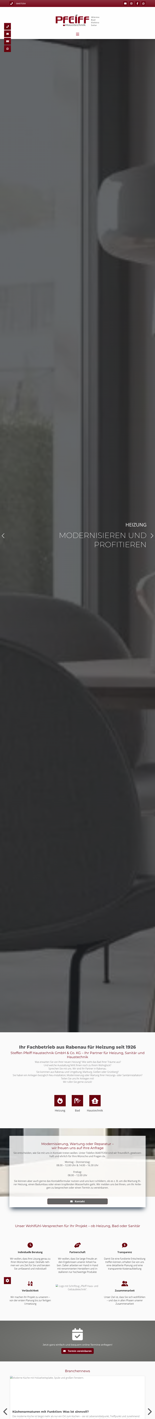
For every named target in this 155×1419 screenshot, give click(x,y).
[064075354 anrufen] (11, 3)
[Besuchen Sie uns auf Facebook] (137, 3)
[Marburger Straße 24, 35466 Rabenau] (7, 41)
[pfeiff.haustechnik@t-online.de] (125, 3)
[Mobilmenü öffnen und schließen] (77, 34)
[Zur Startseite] (77, 20)
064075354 (21, 3)
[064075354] (7, 26)
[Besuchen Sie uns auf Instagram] (131, 3)
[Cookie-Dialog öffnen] (7, 1280)
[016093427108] (143, 3)
